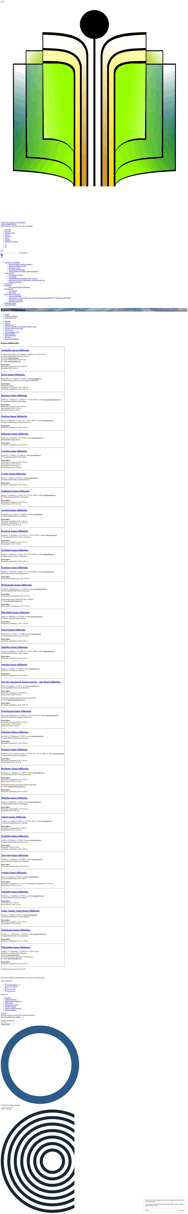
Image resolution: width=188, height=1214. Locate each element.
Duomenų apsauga (8, 1107)
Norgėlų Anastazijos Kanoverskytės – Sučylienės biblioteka (30, 682)
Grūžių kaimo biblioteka (13, 473)
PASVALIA (8, 284)
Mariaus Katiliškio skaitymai (17, 266)
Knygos (7, 234)
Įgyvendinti (12, 292)
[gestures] (2, 257)
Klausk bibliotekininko (12, 339)
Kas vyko (8, 231)
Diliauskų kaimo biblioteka (14, 433)
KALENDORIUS (10, 305)
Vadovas (7, 323)
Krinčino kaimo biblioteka (14, 567)
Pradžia (7, 314)
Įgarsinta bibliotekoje (15, 296)
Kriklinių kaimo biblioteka (14, 550)
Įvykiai (7, 238)
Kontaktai (8, 337)
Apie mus (8, 229)
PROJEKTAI (9, 289)
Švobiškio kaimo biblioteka (14, 836)
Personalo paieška (10, 1010)
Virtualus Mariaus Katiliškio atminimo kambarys (23, 271)
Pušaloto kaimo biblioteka (14, 749)
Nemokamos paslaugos (16, 275)
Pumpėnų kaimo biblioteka (14, 732)
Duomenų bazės (10, 233)
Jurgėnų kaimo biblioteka (14, 510)
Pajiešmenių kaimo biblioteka (16, 711)
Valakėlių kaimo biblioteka (14, 891)
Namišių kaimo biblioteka (14, 664)
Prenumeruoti (5, 1024)
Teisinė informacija (10, 999)
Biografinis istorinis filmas (17, 269)
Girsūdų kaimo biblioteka (14, 451)
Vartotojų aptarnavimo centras (14, 328)
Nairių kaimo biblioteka (13, 630)
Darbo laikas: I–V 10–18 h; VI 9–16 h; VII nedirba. (17, 226)
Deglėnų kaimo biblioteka (14, 416)
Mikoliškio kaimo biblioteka (15, 612)
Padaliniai (8, 240)
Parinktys (182, 1210)
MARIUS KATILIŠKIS (12, 262)
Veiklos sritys (9, 1003)
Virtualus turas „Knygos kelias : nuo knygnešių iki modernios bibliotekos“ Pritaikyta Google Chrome (40, 298)
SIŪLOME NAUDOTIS (12, 294)
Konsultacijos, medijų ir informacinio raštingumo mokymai (27, 280)
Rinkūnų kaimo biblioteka (14, 798)
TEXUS (9, 1108)
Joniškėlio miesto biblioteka (15, 350)
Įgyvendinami (13, 291)
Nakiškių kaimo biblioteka (14, 647)
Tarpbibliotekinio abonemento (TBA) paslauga (23, 278)
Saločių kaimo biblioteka (13, 817)
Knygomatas (12, 277)
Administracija (9, 325)
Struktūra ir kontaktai (11, 242)
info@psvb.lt (11, 991)
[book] (2, 255)
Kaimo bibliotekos (10, 335)
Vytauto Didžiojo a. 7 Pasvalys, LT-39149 (12, 985)
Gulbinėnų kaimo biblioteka (15, 491)
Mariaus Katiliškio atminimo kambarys (21, 264)
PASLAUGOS (9, 273)
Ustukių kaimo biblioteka (14, 872)
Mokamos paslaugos (15, 282)
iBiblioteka (8, 285)
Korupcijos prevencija (11, 1005)
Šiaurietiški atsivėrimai (16, 301)
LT (6, 245)
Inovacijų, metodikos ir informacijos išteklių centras (20, 326)
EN (6, 247)
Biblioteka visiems (10, 303)
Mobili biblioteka (10, 334)
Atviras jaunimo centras (12, 332)
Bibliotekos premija (15, 268)
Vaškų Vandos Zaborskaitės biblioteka (20, 911)
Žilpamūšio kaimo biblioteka (15, 947)
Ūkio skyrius (9, 330)
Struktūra (7, 321)
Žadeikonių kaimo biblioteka (15, 930)
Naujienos (8, 236)
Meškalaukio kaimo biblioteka (16, 585)
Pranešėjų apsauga (10, 1006)
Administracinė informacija (13, 1001)
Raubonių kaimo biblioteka (15, 768)
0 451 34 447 (11, 989)
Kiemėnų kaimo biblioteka (14, 531)
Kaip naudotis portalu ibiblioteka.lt (19, 287)
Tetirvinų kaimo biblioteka (14, 855)
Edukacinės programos (16, 299)
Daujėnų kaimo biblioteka (14, 395)
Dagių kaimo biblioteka (13, 374)
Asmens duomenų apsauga (13, 1008)
